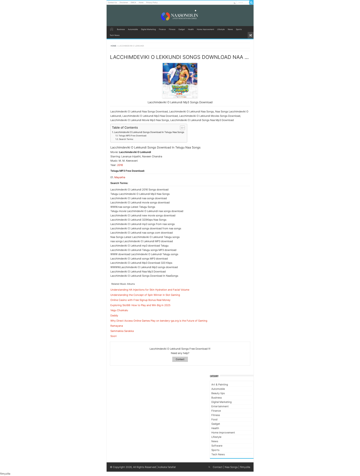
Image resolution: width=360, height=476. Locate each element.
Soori (113, 336)
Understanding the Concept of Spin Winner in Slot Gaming (145, 294)
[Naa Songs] (180, 15)
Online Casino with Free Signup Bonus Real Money (140, 300)
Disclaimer (124, 2)
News (230, 29)
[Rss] (235, 3)
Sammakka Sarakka (122, 330)
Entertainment (220, 406)
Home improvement (205, 29)
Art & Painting (219, 384)
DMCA (133, 2)
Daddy (114, 315)
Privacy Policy (152, 2)
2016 (120, 165)
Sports (239, 29)
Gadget (181, 29)
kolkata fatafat (167, 467)
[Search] (251, 2)
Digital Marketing (148, 29)
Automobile (133, 29)
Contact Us (112, 2)
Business (121, 29)
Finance (162, 29)
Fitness (172, 29)
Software (216, 445)
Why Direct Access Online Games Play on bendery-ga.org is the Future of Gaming (158, 320)
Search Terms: (126, 139)
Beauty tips (218, 393)
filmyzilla (245, 467)
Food (214, 419)
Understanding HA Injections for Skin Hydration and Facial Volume (149, 289)
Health (191, 29)
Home (141, 2)
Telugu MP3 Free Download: (133, 135)
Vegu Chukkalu (119, 310)
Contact (180, 359)
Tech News (115, 35)
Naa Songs (231, 467)
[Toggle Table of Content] (181, 127)
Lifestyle (221, 29)
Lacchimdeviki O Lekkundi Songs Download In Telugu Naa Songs (149, 132)
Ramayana (116, 325)
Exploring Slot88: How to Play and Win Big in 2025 (140, 305)
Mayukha (119, 177)
